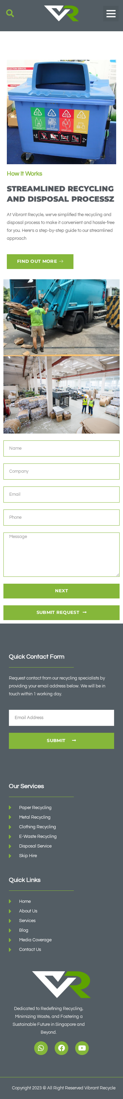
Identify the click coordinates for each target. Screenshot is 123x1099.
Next (61, 590)
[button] (10, 13)
